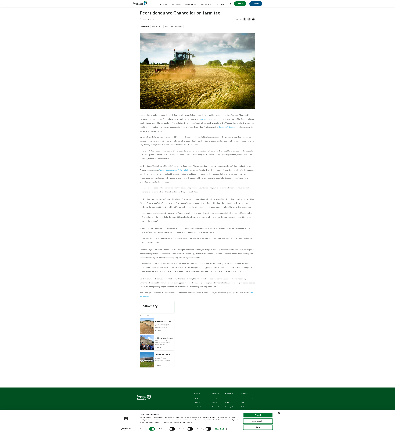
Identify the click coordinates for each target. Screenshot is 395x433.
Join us (240, 3)
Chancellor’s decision (226, 127)
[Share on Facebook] (244, 19)
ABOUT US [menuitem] (197, 393)
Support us (205, 4)
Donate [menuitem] (227, 402)
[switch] (172, 429)
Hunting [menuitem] (214, 398)
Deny (258, 427)
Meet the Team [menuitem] (198, 407)
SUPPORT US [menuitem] (229, 393)
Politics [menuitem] (243, 407)
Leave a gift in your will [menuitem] (232, 407)
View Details (158, 330)
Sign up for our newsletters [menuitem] (202, 398)
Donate (256, 3)
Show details (220, 429)
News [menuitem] (242, 402)
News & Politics (190, 4)
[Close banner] (279, 413)
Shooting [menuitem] (214, 402)
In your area (219, 4)
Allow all (258, 415)
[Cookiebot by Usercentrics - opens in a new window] (126, 429)
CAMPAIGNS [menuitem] (215, 393)
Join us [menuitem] (227, 398)
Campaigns (176, 4)
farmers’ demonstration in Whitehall (173, 170)
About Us (163, 4)
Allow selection (257, 421)
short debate (205, 119)
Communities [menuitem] (216, 407)
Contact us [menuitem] (197, 402)
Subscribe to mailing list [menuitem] (248, 398)
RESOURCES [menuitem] (244, 393)
